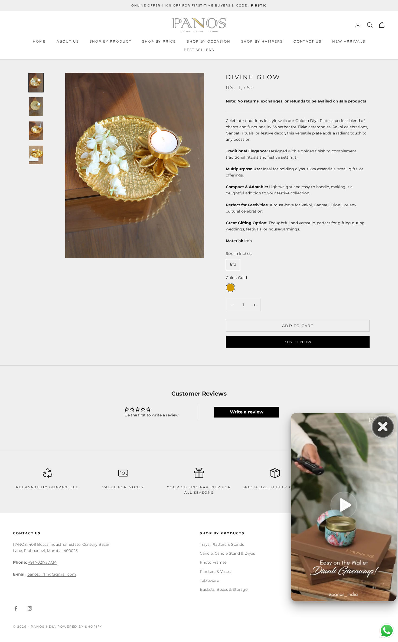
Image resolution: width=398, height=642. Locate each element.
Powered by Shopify (80, 626)
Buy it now (297, 342)
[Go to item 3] (36, 131)
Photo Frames (213, 562)
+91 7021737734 (42, 562)
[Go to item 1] (36, 82)
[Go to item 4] (36, 155)
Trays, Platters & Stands (222, 544)
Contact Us (307, 41)
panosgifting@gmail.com (51, 574)
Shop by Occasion (208, 41)
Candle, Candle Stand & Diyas (227, 553)
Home (39, 41)
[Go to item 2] (36, 107)
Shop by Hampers (262, 41)
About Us (68, 41)
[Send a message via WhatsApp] (386, 630)
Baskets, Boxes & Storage (223, 589)
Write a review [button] (246, 412)
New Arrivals (348, 41)
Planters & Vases (215, 571)
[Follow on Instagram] (29, 608)
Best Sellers (199, 50)
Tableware (209, 580)
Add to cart (297, 325)
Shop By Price (159, 41)
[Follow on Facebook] (15, 608)
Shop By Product (110, 41)
